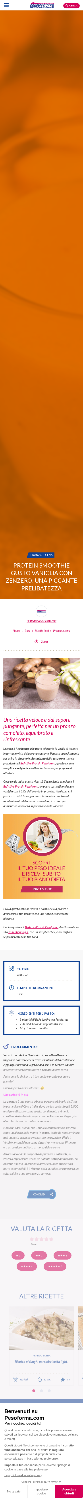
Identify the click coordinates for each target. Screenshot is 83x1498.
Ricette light (42, 630)
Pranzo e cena (61, 630)
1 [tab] (34, 1390)
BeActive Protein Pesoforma (37, 763)
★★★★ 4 (27, 1266)
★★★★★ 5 (55, 1266)
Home (16, 630)
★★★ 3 (62, 1255)
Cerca (73, 5)
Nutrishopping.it (18, 932)
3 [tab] (49, 1390)
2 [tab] (41, 1390)
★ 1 (18, 1255)
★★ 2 (39, 1255)
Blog (27, 630)
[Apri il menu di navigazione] (6, 5)
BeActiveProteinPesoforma (41, 927)
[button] (41, 1194)
